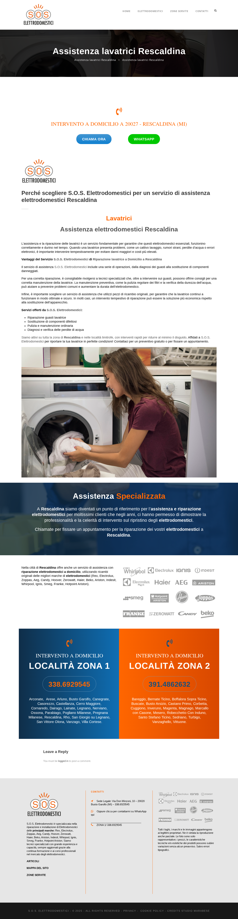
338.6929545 (122, 804)
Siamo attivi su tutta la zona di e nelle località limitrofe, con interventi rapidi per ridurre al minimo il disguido (103, 337)
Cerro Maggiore (88, 704)
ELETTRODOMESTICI (150, 11)
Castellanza (65, 704)
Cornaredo (39, 708)
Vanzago (73, 722)
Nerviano (99, 708)
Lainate (69, 708)
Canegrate (101, 699)
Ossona (37, 713)
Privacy (129, 910)
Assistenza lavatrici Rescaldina (95, 60)
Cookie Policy (152, 910)
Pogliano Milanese (77, 713)
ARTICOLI (33, 861)
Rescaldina (52, 717)
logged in (63, 760)
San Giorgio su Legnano (90, 717)
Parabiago (53, 713)
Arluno (62, 699)
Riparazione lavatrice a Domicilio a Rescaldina (127, 259)
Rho (66, 717)
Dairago (56, 708)
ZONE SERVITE (179, 11)
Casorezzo (45, 704)
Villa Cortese (91, 722)
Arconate (36, 699)
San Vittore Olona (50, 722)
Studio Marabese (195, 910)
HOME (126, 11)
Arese (50, 699)
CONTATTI (201, 11)
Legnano (84, 708)
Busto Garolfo (79, 699)
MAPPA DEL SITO (38, 868)
